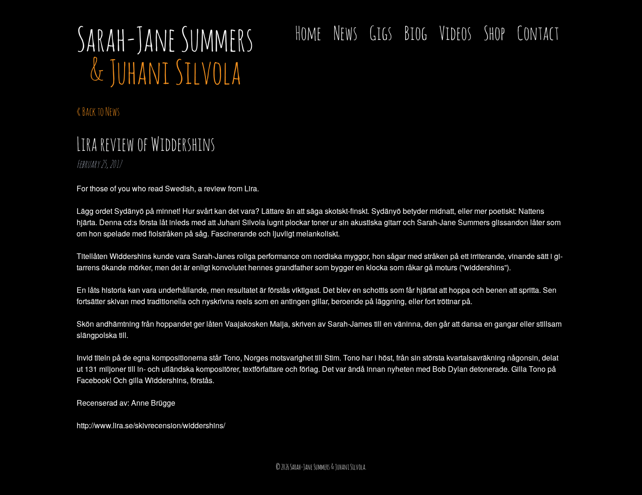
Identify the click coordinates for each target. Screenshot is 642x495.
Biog (415, 33)
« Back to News (98, 111)
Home (308, 33)
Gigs (380, 33)
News (345, 33)
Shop (494, 33)
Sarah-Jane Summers (165, 55)
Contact (538, 33)
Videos (455, 33)
